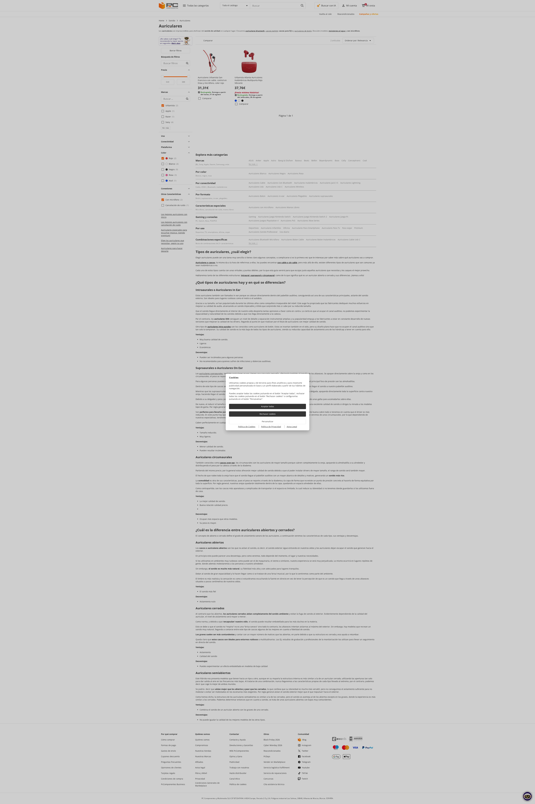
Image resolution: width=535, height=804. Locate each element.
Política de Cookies (246, 426)
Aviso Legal (292, 426)
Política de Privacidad (271, 426)
